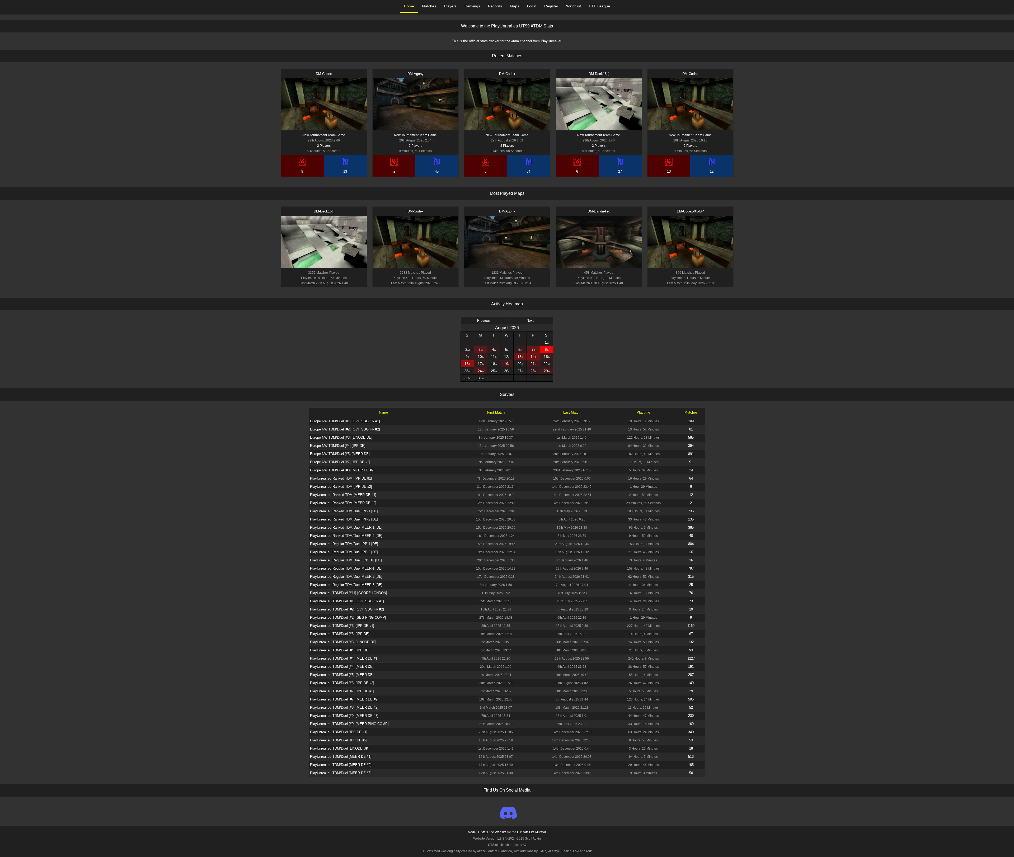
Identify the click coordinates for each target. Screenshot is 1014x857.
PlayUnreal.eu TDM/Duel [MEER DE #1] (341, 757)
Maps (514, 6)
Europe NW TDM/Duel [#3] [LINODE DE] (341, 437)
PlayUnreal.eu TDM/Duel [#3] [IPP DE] (339, 634)
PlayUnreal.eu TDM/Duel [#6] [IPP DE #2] (342, 683)
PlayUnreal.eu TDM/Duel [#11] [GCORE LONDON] (348, 593)
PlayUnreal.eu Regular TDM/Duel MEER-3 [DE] (346, 585)
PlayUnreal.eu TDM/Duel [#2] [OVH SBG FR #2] (347, 609)
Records (495, 6)
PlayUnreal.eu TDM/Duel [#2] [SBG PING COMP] (348, 617)
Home (409, 6)
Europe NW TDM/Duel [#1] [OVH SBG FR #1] (345, 421)
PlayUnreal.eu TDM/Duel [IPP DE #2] (338, 740)
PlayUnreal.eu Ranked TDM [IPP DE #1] (341, 478)
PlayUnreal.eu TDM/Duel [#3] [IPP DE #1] (342, 626)
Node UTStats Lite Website (487, 832)
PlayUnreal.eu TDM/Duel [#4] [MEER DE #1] (344, 658)
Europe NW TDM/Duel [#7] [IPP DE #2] (340, 462)
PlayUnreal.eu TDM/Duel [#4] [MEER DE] (342, 667)
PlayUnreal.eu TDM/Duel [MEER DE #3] (341, 773)
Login (531, 6)
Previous (484, 321)
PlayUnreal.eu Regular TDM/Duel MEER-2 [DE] (346, 577)
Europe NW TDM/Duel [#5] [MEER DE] (340, 454)
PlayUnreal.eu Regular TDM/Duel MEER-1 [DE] (346, 568)
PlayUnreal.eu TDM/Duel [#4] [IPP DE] (339, 650)
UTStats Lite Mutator (531, 832)
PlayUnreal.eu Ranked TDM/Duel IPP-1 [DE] (344, 511)
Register (551, 6)
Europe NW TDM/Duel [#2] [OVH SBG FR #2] (345, 429)
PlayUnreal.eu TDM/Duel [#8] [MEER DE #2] (344, 707)
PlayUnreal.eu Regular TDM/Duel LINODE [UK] (346, 560)
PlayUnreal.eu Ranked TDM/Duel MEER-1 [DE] (346, 527)
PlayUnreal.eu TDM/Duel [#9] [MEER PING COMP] (349, 724)
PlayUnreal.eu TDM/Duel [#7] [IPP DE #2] (342, 691)
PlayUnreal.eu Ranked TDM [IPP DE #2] (341, 487)
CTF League (599, 6)
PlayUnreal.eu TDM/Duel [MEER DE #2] (341, 765)
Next (530, 321)
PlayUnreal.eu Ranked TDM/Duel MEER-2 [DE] (346, 536)
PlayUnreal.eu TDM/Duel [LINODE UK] (339, 748)
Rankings (472, 6)
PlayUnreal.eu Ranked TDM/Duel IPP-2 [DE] (344, 519)
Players (450, 6)
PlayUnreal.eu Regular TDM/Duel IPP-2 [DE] (344, 552)
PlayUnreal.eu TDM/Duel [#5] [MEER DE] (342, 675)
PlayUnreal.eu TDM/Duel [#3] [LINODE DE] (343, 642)
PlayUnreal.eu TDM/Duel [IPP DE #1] (338, 732)
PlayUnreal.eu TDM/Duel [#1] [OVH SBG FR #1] (347, 601)
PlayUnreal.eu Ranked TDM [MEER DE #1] (343, 495)
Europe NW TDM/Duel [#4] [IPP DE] (337, 446)
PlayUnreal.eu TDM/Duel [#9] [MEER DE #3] (344, 716)
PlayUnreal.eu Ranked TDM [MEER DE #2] (343, 503)
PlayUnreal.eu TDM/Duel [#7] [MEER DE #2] (344, 699)
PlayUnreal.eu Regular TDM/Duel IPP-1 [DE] (344, 544)
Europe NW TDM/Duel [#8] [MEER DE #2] (342, 470)
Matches (429, 6)
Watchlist (573, 6)
